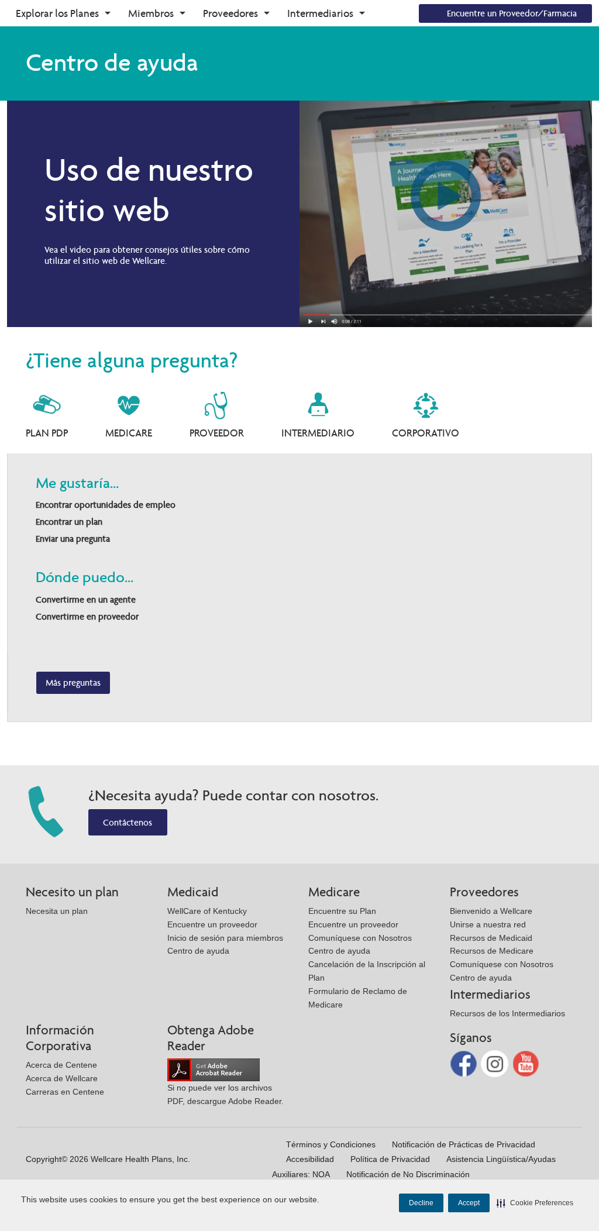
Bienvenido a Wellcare (491, 911)
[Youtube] (526, 1063)
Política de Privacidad (390, 1159)
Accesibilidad (310, 1159)
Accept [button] (469, 1203)
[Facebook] (465, 1063)
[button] (535, 1203)
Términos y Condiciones (331, 1144)
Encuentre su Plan (342, 911)
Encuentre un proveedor (212, 924)
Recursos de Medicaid (491, 938)
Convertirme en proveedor (87, 616)
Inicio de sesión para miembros (225, 938)
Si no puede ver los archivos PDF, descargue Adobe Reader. (225, 1094)
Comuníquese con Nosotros (360, 938)
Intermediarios (320, 13)
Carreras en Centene (65, 1091)
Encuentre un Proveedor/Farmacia (512, 13)
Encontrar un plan (69, 521)
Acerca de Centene (61, 1065)
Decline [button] (421, 1203)
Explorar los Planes (57, 13)
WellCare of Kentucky (207, 911)
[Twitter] (496, 1063)
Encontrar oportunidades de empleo (105, 504)
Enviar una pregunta (73, 538)
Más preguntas (73, 682)
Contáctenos (127, 822)
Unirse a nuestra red (488, 924)
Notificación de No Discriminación (408, 1174)
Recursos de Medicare (491, 950)
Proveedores (230, 13)
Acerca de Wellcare (62, 1078)
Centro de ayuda (198, 950)
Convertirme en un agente (86, 599)
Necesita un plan (57, 911)
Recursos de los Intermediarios (507, 1013)
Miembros (151, 13)
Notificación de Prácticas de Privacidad (463, 1144)
